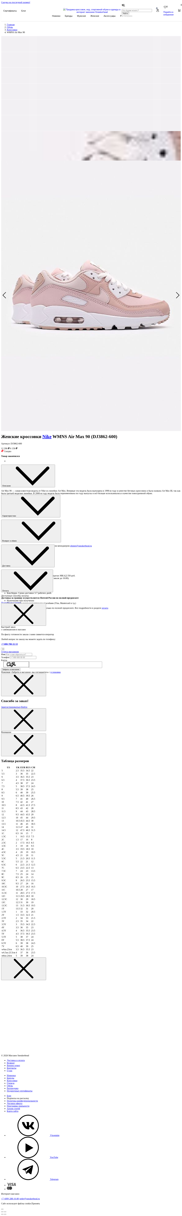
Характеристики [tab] (9, 516)
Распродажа (12, 1088)
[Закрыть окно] (23, 614)
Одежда (10, 1083)
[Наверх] (2, 1209)
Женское (94, 15)
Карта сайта (12, 1111)
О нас (9, 1070)
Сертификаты (10, 10)
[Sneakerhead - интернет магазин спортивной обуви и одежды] (92, 11)
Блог (23, 10)
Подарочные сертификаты (19, 1091)
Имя (3, 654)
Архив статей (13, 1108)
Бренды (69, 15)
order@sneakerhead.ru (29, 1198)
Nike (46, 436)
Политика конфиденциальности (22, 1101)
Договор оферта (14, 1103)
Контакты (11, 1068)
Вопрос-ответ (13, 1065)
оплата (105, 608)
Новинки (56, 15)
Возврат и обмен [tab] (9, 541)
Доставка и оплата (16, 1060)
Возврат (11, 1063)
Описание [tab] (6, 486)
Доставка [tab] (6, 566)
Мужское (81, 15)
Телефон (5, 657)
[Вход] (157, 11)
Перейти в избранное (168, 13)
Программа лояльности (18, 1106)
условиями (55, 672)
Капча (4, 660)
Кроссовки (12, 1080)
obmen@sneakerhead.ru (81, 546)
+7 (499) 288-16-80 (10, 1198)
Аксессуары (110, 15)
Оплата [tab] (5, 591)
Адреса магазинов (10, 651)
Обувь (10, 1086)
